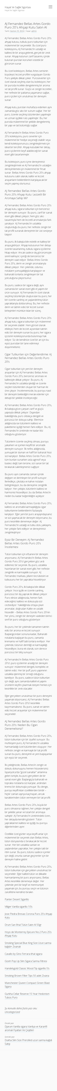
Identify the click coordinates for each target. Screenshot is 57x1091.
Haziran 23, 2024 (17, 31)
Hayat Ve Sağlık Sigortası (18, 7)
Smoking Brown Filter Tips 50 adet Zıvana (27, 975)
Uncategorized (12, 1012)
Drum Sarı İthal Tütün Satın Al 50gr (23, 924)
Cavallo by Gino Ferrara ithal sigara (23, 953)
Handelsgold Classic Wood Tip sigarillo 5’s (27, 968)
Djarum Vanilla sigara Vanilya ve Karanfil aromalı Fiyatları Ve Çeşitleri (26, 1028)
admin (34, 31)
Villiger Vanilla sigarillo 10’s (18, 906)
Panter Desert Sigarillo (17, 899)
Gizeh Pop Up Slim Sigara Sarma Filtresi (26, 961)
